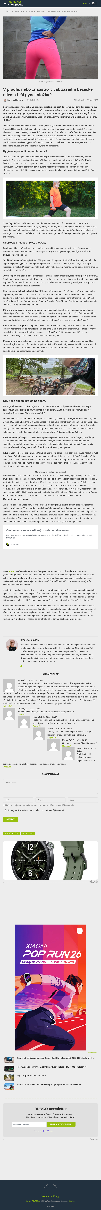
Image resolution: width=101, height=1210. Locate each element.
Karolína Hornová (15, 100)
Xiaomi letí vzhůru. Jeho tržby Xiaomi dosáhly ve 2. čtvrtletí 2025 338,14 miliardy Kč (55, 1058)
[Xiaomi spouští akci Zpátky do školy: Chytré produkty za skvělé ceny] (9, 1086)
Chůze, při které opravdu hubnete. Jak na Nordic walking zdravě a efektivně (36, 527)
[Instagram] (85, 3)
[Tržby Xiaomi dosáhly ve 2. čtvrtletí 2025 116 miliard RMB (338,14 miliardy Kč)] (9, 1069)
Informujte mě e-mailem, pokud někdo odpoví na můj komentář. (35, 810)
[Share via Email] (30, 827)
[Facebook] (83, 3)
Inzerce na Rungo (50, 1196)
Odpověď (7, 706)
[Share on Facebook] (24, 827)
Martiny (72, 1201)
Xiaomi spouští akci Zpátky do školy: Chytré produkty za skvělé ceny (49, 1084)
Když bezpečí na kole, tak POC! (31, 1076)
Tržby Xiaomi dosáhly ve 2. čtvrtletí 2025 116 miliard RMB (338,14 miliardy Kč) (52, 1067)
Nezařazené (19, 11)
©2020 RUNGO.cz (33, 1201)
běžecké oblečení (11, 833)
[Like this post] (18, 827)
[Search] (89, 3)
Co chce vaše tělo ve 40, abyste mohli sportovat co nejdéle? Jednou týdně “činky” (38, 179)
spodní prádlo (27, 833)
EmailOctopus (49, 1131)
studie (11, 571)
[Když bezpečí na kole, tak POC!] (9, 1077)
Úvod (8, 11)
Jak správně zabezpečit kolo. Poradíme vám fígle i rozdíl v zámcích (32, 356)
